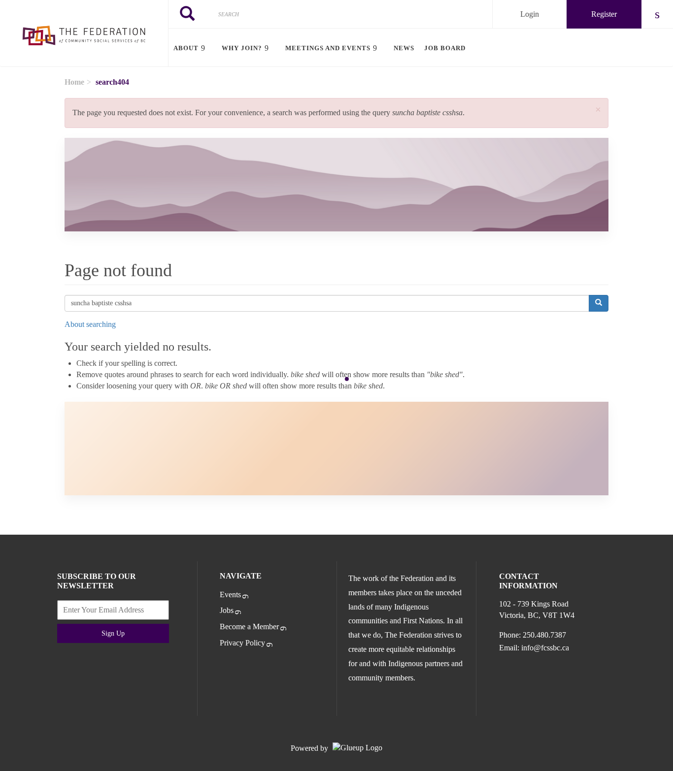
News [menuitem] (404, 48)
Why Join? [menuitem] (242, 48)
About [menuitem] (186, 48)
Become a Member (249, 626)
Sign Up (113, 633)
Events (230, 594)
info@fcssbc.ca (545, 647)
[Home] (84, 33)
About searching (90, 324)
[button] (598, 110)
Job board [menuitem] (445, 48)
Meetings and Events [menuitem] (327, 48)
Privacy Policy (242, 643)
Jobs (227, 610)
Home (74, 82)
